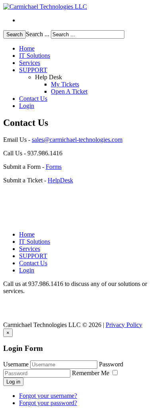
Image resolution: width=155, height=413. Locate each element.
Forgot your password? (48, 402)
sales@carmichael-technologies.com (77, 139)
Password (111, 364)
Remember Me (91, 373)
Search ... (37, 34)
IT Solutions (34, 55)
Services (29, 62)
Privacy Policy (124, 324)
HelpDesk (60, 180)
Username (16, 364)
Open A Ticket (69, 91)
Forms (54, 166)
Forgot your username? (48, 395)
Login (26, 105)
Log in (13, 382)
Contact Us (33, 98)
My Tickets (65, 84)
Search (14, 34)
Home (27, 48)
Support (18, 18)
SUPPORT (33, 70)
